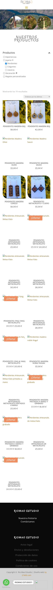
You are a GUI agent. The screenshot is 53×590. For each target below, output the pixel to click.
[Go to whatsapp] (6, 582)
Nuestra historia (28, 518)
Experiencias (11, 57)
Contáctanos (28, 521)
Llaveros (11, 70)
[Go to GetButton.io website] (6, 587)
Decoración (10, 73)
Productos (9, 52)
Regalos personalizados (16, 76)
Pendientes (12, 63)
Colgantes (11, 66)
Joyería (8, 60)
